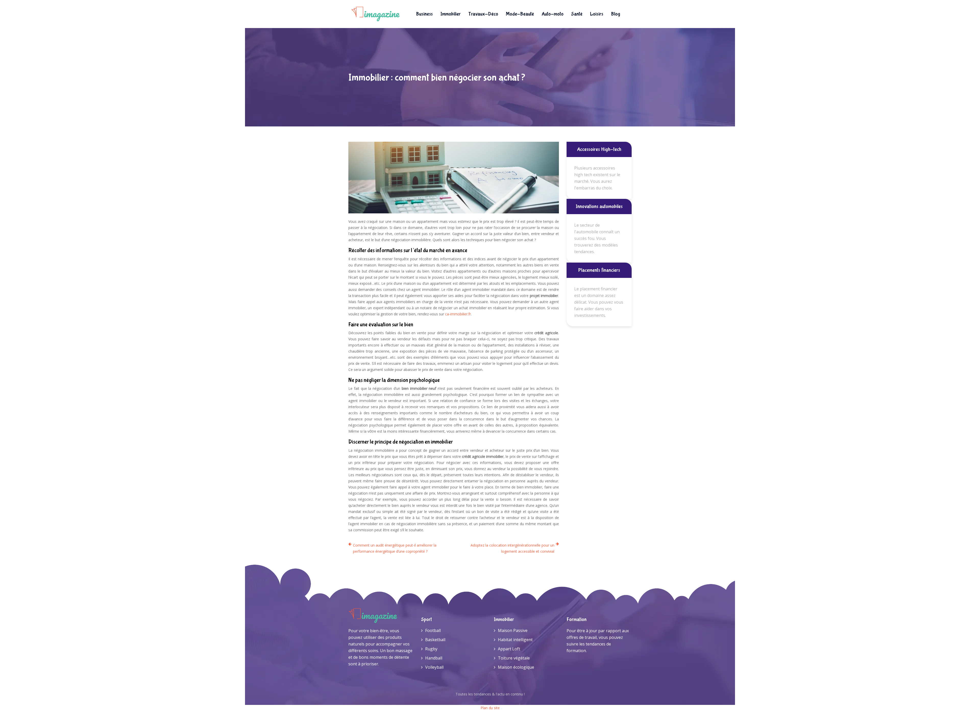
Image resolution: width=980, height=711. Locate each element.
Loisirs (596, 14)
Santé (576, 14)
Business (424, 14)
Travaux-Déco (483, 14)
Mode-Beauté (520, 14)
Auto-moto (553, 14)
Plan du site (490, 707)
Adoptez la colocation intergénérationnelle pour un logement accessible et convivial (512, 548)
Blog (615, 14)
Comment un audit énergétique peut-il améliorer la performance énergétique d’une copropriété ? (394, 548)
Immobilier (450, 14)
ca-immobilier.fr (458, 314)
